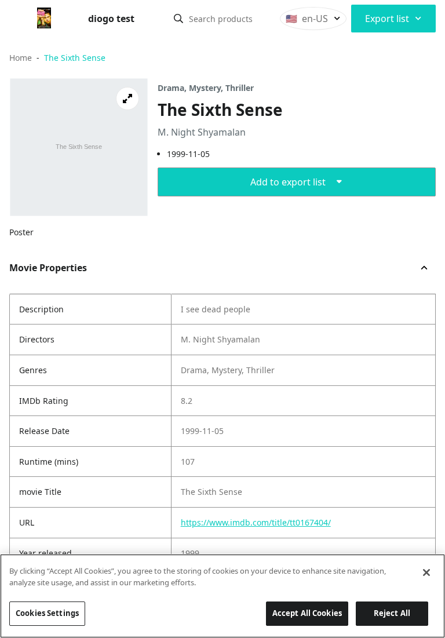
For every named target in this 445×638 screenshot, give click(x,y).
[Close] (426, 572)
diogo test (111, 18)
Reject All (392, 613)
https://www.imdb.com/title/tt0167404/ (256, 522)
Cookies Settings (47, 613)
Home (20, 57)
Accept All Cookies (307, 613)
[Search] (178, 18)
